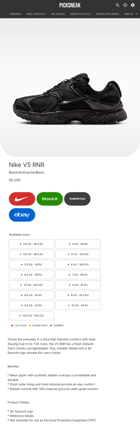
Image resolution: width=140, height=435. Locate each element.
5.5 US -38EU (33, 264)
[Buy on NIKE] (22, 198)
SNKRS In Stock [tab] (80, 13)
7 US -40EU (79, 274)
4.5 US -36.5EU (33, 254)
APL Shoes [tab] (58, 13)
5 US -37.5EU (79, 254)
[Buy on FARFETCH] (77, 198)
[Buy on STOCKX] (50, 198)
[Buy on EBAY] (22, 215)
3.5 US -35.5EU (33, 243)
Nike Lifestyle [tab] (36, 13)
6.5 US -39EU (33, 274)
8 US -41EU (79, 284)
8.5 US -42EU (33, 295)
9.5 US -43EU (33, 305)
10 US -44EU (80, 305)
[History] (125, 5)
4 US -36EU (80, 243)
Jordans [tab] (15, 13)
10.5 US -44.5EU (33, 315)
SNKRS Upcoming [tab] (107, 13)
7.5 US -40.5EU (33, 284)
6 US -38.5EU (80, 264)
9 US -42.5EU (80, 295)
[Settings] (132, 5)
